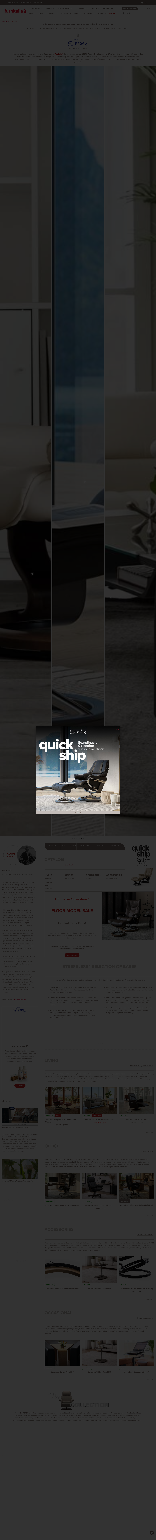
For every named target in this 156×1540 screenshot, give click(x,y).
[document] (78, 770)
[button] (117, 729)
